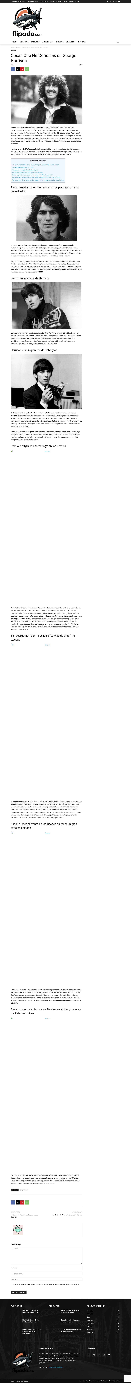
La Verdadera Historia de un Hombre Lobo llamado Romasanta (31, 1331)
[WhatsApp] (27, 69)
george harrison (24, 1190)
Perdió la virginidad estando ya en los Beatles (27, 172)
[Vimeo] (116, 1)
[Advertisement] (87, 22)
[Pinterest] (22, 69)
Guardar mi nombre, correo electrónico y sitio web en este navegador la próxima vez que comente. (46, 1284)
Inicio (12, 47)
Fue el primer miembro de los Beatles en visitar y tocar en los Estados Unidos (38, 180)
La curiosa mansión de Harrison (22, 167)
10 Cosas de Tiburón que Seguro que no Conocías (24, 1216)
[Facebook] (107, 1)
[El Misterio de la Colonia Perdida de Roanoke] (16, 1322)
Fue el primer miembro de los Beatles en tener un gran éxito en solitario (36, 177)
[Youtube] (119, 1)
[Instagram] (110, 1)
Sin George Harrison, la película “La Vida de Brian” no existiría (32, 175)
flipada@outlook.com (56, 1367)
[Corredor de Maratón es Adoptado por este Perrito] (16, 1312)
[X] (113, 1)
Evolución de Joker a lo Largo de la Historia (67, 1215)
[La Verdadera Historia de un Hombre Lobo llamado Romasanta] (16, 1332)
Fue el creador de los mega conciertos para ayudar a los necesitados (35, 165)
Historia (18, 47)
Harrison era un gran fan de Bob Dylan (25, 170)
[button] (117, 41)
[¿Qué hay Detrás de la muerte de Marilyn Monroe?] (54, 1312)
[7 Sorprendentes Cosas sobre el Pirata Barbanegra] (54, 1332)
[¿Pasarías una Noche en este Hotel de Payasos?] (54, 1322)
